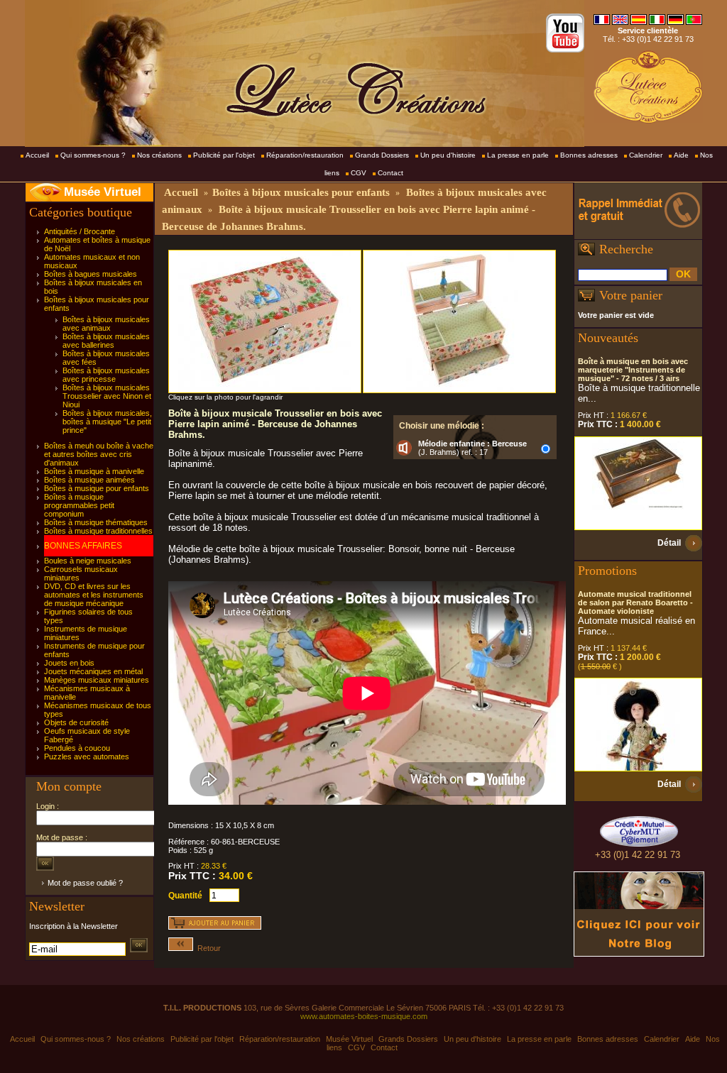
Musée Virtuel (102, 192)
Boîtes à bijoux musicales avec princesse (106, 374)
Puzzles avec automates (86, 756)
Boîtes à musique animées (89, 479)
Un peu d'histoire (448, 155)
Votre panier (630, 295)
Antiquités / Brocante (79, 231)
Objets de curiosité (76, 722)
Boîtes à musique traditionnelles (98, 531)
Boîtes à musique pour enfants (96, 488)
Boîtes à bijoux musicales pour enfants (301, 192)
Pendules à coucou (77, 748)
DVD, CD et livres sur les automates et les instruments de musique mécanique (93, 594)
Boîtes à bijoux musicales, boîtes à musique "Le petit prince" (107, 421)
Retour (207, 948)
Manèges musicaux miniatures (96, 680)
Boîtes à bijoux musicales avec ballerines (106, 340)
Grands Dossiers (382, 155)
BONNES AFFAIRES (83, 546)
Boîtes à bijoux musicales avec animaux (106, 323)
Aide (681, 155)
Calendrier (645, 155)
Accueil (37, 155)
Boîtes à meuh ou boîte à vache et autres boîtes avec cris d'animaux (98, 454)
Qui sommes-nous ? (93, 155)
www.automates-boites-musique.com (363, 1016)
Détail (669, 543)
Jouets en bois (69, 663)
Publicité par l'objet (224, 155)
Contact (390, 173)
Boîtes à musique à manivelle (94, 471)
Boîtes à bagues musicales (90, 274)
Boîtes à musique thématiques (96, 522)
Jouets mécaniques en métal (93, 671)
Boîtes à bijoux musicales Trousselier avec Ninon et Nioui (106, 396)
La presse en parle (518, 155)
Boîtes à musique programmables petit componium (79, 505)
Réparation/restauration (305, 155)
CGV (358, 173)
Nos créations (159, 155)
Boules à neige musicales (87, 560)
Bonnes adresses (589, 155)
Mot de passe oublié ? (85, 883)
